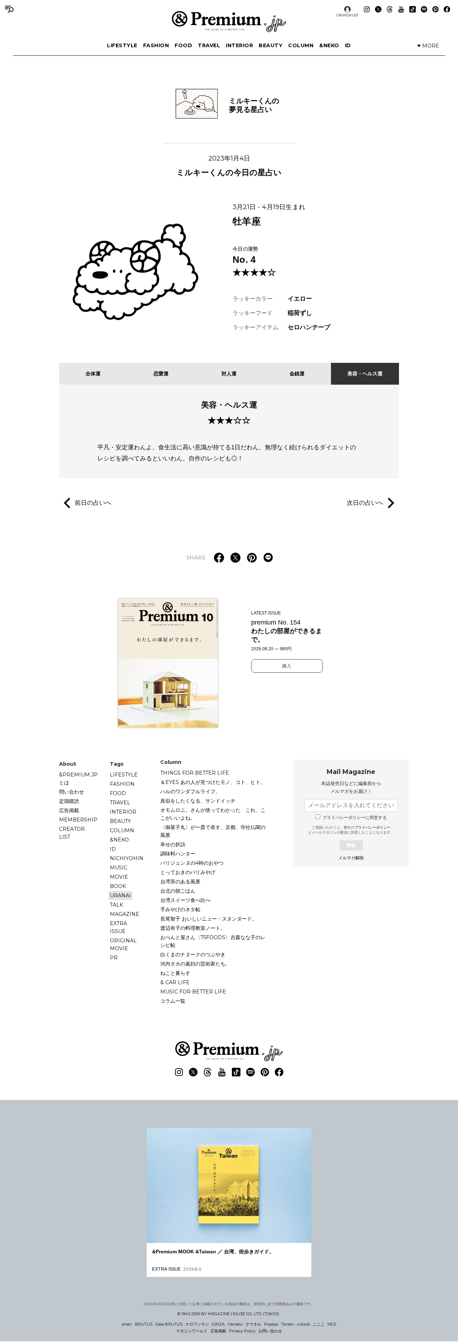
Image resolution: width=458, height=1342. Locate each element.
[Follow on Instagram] (366, 9)
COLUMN (300, 45)
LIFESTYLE (122, 45)
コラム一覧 (172, 1001)
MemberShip (78, 819)
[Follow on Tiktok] (412, 9)
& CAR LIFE (175, 982)
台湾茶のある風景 (180, 881)
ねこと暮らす (175, 973)
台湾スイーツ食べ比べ (185, 900)
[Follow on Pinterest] (435, 9)
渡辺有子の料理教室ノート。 (192, 928)
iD (348, 45)
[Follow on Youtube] (401, 9)
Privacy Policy (242, 1330)
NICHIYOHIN (126, 858)
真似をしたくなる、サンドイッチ (197, 801)
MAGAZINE (124, 914)
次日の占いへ (365, 502)
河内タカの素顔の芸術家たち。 (195, 964)
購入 (287, 665)
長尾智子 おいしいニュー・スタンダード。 (208, 919)
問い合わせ (71, 792)
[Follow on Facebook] (447, 9)
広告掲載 (69, 810)
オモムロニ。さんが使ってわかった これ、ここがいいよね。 (212, 814)
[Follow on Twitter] (378, 9)
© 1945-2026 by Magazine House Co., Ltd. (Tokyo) (228, 1313)
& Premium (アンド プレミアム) (229, 21)
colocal (303, 1324)
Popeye (271, 1324)
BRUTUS (143, 1324)
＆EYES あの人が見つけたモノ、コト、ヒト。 (212, 782)
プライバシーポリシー (372, 827)
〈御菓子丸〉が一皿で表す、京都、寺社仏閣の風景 (212, 831)
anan (127, 1324)
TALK (116, 905)
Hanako (235, 1324)
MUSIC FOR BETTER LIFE (193, 991)
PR (114, 957)
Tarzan (287, 1324)
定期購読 (69, 801)
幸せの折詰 (172, 844)
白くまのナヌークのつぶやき (192, 954)
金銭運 (296, 373)
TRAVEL (209, 45)
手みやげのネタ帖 (180, 909)
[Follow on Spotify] (424, 9)
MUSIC (118, 867)
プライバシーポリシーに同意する (354, 817)
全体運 (93, 373)
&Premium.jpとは (78, 778)
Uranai (120, 895)
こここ (319, 1324)
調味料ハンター (177, 853)
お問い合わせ (270, 1330)
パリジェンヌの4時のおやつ (192, 863)
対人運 (229, 373)
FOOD (183, 45)
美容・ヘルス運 (365, 373)
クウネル (253, 1324)
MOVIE (119, 877)
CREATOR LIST (347, 15)
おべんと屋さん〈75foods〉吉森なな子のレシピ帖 (212, 941)
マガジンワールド (192, 1330)
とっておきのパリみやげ (187, 872)
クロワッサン (197, 1324)
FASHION (156, 45)
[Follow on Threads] (389, 9)
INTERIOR (239, 45)
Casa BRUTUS (168, 1324)
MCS (331, 1324)
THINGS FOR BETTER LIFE (194, 773)
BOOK (118, 886)
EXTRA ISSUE (118, 927)
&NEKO (329, 45)
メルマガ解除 (351, 857)
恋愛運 (161, 373)
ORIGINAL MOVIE (123, 944)
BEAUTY (270, 45)
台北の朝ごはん (177, 891)
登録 (351, 845)
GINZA (218, 1324)
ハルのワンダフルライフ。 (190, 791)
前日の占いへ (93, 502)
